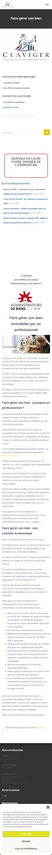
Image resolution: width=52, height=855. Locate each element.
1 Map (4, 796)
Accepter (26, 834)
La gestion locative (11, 83)
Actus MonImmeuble (17, 183)
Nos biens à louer (11, 107)
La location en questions (14, 102)
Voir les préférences (26, 849)
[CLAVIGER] (8, 4)
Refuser (26, 841)
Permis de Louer (9, 455)
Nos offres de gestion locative (16, 88)
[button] (48, 807)
